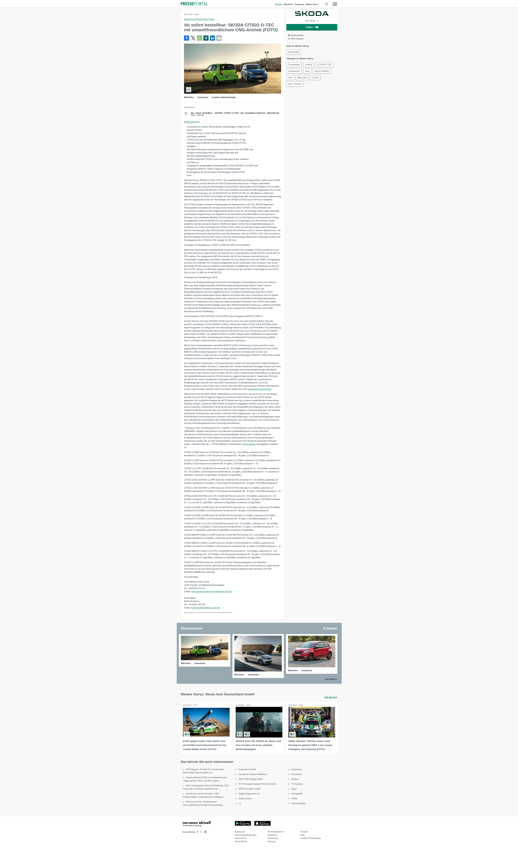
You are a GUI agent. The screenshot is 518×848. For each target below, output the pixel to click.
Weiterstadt (189, 122)
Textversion (272, 838)
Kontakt (304, 832)
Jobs (302, 835)
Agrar (294, 789)
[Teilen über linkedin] (212, 38)
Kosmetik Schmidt (247, 769)
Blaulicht (288, 4)
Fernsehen (296, 774)
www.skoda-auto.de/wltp (259, 389)
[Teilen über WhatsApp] (199, 38)
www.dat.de (249, 444)
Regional (299, 4)
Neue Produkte (322, 71)
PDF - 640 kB (235, 114)
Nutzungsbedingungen (246, 835)
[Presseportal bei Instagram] (204, 831)
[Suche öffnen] (326, 4)
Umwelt (308, 64)
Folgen (309, 27)
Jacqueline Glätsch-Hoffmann (253, 774)
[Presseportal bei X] (200, 832)
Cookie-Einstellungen (310, 838)
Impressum (240, 832)
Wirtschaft (302, 77)
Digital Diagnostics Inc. (250, 794)
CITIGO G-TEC (324, 64)
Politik (294, 798)
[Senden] (218, 38)
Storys (278, 4)
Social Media (241, 841)
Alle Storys (310, 21)
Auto (307, 71)
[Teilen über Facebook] (186, 38)
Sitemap (271, 841)
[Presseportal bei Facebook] (196, 832)
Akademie (272, 835)
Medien (295, 779)
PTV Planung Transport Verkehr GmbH (257, 784)
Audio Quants (245, 798)
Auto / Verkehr (295, 84)
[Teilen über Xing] (206, 38)
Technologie (294, 64)
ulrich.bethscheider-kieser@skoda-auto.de (211, 591)
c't (240, 803)
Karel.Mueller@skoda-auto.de (205, 608)
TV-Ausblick (297, 784)
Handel (315, 77)
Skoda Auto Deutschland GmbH (199, 19)
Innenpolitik (296, 794)
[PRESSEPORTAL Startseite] (194, 4)
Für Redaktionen (275, 832)
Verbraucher (294, 71)
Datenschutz (241, 838)
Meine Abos (312, 4)
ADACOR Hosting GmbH (251, 779)
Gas (290, 77)
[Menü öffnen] (334, 4)
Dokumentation (298, 803)
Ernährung (296, 769)
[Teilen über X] (193, 38)
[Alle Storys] (312, 15)
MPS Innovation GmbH (250, 789)
